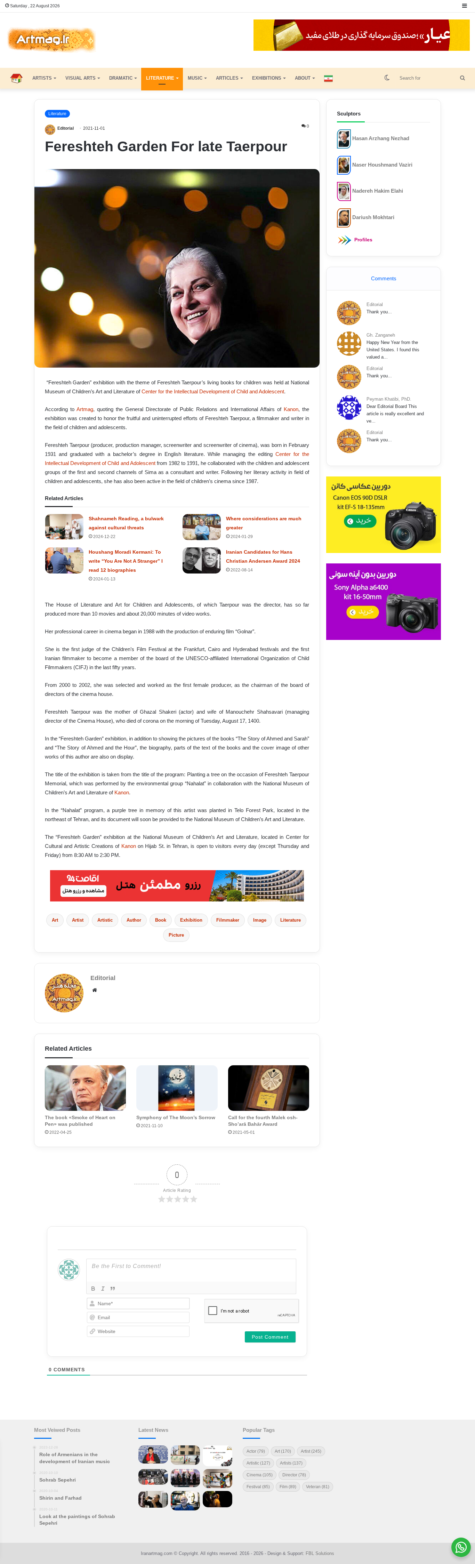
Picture (176, 935)
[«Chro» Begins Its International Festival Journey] (217, 1455)
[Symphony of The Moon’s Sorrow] (176, 1088)
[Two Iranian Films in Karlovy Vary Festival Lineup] (153, 1476)
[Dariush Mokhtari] (344, 217)
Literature (160, 78)
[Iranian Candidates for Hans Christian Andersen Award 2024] (202, 560)
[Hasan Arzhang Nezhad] (344, 138)
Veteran (317, 1486)
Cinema (260, 1475)
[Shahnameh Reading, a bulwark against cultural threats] (64, 526)
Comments (383, 278)
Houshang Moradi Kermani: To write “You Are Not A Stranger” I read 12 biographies (126, 561)
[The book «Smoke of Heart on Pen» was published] (85, 1088)
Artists (42, 78)
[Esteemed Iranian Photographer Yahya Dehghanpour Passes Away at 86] (153, 1499)
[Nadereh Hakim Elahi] (344, 191)
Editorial (65, 128)
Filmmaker (227, 920)
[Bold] (93, 1288)
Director (294, 1475)
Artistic (105, 920)
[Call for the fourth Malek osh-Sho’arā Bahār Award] (268, 1088)
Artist (77, 920)
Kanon (291, 409)
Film (288, 1486)
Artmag (85, 409)
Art (55, 920)
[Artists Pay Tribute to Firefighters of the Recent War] (185, 1478)
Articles (227, 78)
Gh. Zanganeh (381, 335)
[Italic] (103, 1288)
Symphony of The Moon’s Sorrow (175, 1117)
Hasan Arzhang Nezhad (380, 138)
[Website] (94, 990)
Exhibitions (266, 78)
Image (259, 920)
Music (195, 78)
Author (134, 920)
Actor (256, 1451)
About (303, 78)
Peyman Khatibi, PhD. (389, 399)
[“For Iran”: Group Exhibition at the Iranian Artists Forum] (217, 1478)
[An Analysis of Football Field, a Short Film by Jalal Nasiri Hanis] (185, 1455)
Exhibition (191, 920)
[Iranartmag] (51, 40)
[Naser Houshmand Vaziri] (344, 164)
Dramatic (120, 78)
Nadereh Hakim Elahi (377, 191)
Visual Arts (80, 78)
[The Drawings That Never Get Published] (185, 1500)
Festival (258, 1486)
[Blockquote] (113, 1288)
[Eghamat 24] (177, 885)
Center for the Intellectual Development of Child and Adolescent (213, 391)
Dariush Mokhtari (373, 217)
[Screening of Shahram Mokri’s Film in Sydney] (217, 1499)
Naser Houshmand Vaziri (382, 164)
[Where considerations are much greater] (202, 527)
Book (160, 920)
